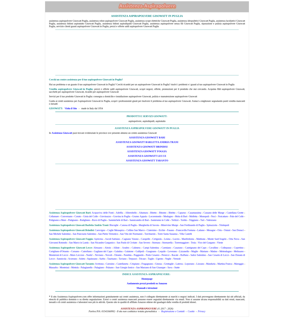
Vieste (220, 242)
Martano (204, 251)
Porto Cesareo (152, 255)
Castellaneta (122, 263)
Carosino (110, 263)
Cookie (191, 311)
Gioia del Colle (90, 216)
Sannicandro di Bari (139, 220)
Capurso (182, 212)
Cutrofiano (86, 251)
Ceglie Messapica (115, 230)
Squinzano (92, 258)
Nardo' (89, 255)
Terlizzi (175, 220)
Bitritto (172, 212)
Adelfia (119, 212)
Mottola (75, 267)
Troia (193, 242)
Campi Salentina (151, 247)
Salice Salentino (198, 255)
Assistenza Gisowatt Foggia (147, 151)
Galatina (118, 251)
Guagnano (151, 251)
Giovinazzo (105, 216)
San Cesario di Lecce (218, 255)
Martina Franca (224, 263)
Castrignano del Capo (195, 247)
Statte (177, 267)
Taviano (122, 258)
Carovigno (100, 230)
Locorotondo (155, 216)
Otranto (118, 255)
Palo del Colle (237, 216)
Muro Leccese (77, 255)
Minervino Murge (169, 225)
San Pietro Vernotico (108, 234)
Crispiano (134, 263)
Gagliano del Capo (103, 251)
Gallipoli (140, 251)
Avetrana (99, 263)
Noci (213, 216)
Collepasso (226, 247)
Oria (219, 230)
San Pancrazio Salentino (84, 234)
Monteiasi (64, 267)
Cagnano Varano (130, 239)
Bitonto (162, 212)
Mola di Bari (181, 216)
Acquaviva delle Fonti (102, 212)
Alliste (116, 247)
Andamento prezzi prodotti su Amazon (147, 283)
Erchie (162, 230)
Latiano (201, 230)
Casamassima (194, 212)
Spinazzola (212, 225)
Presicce (166, 255)
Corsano (75, 251)
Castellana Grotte (235, 212)
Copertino (238, 247)
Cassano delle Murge (214, 212)
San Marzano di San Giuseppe (151, 267)
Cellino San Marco (135, 230)
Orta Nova (234, 239)
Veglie (168, 258)
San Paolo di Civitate (127, 242)
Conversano (66, 216)
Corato (77, 216)
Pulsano (110, 267)
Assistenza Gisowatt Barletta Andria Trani (147, 142)
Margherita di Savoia (149, 225)
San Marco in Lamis (79, 242)
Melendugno (225, 251)
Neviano (99, 255)
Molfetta (193, 216)
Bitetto (153, 212)
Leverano (172, 251)
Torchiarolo (150, 234)
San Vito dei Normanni (131, 234)
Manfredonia (188, 239)
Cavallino (213, 247)
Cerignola (157, 239)
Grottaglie (169, 263)
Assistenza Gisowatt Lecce (147, 156)
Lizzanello (184, 251)
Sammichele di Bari (118, 220)
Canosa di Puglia (128, 225)
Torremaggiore (182, 242)
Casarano (178, 247)
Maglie (194, 251)
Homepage (147, 279)
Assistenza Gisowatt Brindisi (147, 146)
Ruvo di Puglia (99, 220)
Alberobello (131, 212)
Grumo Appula (139, 216)
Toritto (184, 220)
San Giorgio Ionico (125, 267)
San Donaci (238, 230)
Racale (175, 255)
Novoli (108, 255)
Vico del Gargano (206, 242)
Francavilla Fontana (185, 230)
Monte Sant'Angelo (216, 239)
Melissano (239, 251)
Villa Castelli (185, 234)
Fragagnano (147, 263)
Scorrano (72, 258)
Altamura (143, 212)
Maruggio (239, 263)
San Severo (144, 242)
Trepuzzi (132, 258)
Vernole (177, 258)
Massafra (53, 267)
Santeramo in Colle (160, 220)
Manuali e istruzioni (147, 288)
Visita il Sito (71, 108)
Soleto (82, 258)
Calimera (136, 247)
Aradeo (125, 247)
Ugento (159, 258)
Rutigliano (85, 220)
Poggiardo (139, 255)
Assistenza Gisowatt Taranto (147, 160)
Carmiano (166, 247)
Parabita (128, 255)
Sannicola (61, 258)
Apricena (98, 239)
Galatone (129, 251)
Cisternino (152, 230)
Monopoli (204, 216)
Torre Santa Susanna (167, 234)
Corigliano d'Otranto (59, 251)
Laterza (179, 263)
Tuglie (151, 258)
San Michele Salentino (60, 234)
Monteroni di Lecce (58, 255)
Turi (202, 220)
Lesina (167, 239)
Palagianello (86, 267)
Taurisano (112, 258)
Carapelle (145, 239)
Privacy (201, 311)
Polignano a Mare (57, 220)
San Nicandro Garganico (103, 242)
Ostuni (227, 230)
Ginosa (158, 263)
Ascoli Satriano (112, 239)
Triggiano (193, 220)
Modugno (168, 216)
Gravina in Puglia (121, 216)
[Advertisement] (147, 52)
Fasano (170, 230)
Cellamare (54, 216)
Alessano (97, 247)
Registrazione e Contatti (173, 311)
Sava (170, 267)
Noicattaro (223, 216)
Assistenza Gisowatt (62, 133)
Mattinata (200, 239)
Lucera (176, 239)
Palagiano (99, 267)
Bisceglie (113, 225)
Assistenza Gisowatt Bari (147, 137)
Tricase (142, 258)
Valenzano (211, 220)
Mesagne (211, 230)
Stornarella (167, 242)
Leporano (189, 263)
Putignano (73, 220)
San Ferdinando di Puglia (192, 225)
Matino (213, 251)
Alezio (108, 247)
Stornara (156, 242)
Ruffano (184, 255)
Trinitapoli (224, 225)
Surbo (102, 258)
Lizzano (200, 263)
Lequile (162, 251)
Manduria (210, 263)
